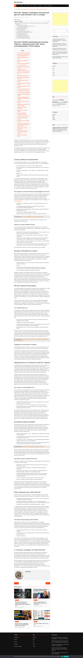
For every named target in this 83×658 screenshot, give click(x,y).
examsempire (61, 102)
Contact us (46, 5)
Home (18, 5)
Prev (17, 583)
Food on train (55, 104)
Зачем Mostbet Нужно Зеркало (23, 90)
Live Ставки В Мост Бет (21, 30)
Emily (17, 627)
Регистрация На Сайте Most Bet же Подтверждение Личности (26, 26)
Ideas (28, 5)
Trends (31, 5)
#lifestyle (61, 100)
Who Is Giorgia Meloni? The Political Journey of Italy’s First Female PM (40, 603)
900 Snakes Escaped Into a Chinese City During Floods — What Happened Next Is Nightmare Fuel (60, 45)
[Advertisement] (60, 19)
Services (15, 639)
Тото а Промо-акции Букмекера (23, 92)
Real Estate (16, 637)
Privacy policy (66, 656)
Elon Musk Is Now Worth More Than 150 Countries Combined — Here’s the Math (59, 49)
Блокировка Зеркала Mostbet (23, 75)
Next (47, 583)
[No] (81, 656)
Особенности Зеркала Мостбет (23, 115)
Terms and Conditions (18, 646)
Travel (54, 72)
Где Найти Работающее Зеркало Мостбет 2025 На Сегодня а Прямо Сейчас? (23, 124)
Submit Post (40, 5)
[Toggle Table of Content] (48, 21)
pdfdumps (59, 105)
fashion (65, 102)
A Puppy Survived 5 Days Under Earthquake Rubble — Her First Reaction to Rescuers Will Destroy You (60, 53)
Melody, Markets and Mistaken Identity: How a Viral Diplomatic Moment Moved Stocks (21, 624)
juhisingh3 (16, 17)
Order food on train (55, 105)
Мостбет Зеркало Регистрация (23, 63)
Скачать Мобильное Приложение (22, 25)
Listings (34, 5)
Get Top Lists (18, 2)
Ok (62, 656)
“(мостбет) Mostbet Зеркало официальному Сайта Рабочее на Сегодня (23, 98)
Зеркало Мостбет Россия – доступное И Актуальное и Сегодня (22, 132)
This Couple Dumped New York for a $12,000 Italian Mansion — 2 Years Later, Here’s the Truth (60, 40)
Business (21, 5)
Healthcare (63, 104)
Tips (25, 5)
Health (59, 104)
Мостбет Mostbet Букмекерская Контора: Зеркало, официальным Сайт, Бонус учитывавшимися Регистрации (31, 23)
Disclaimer (16, 644)
